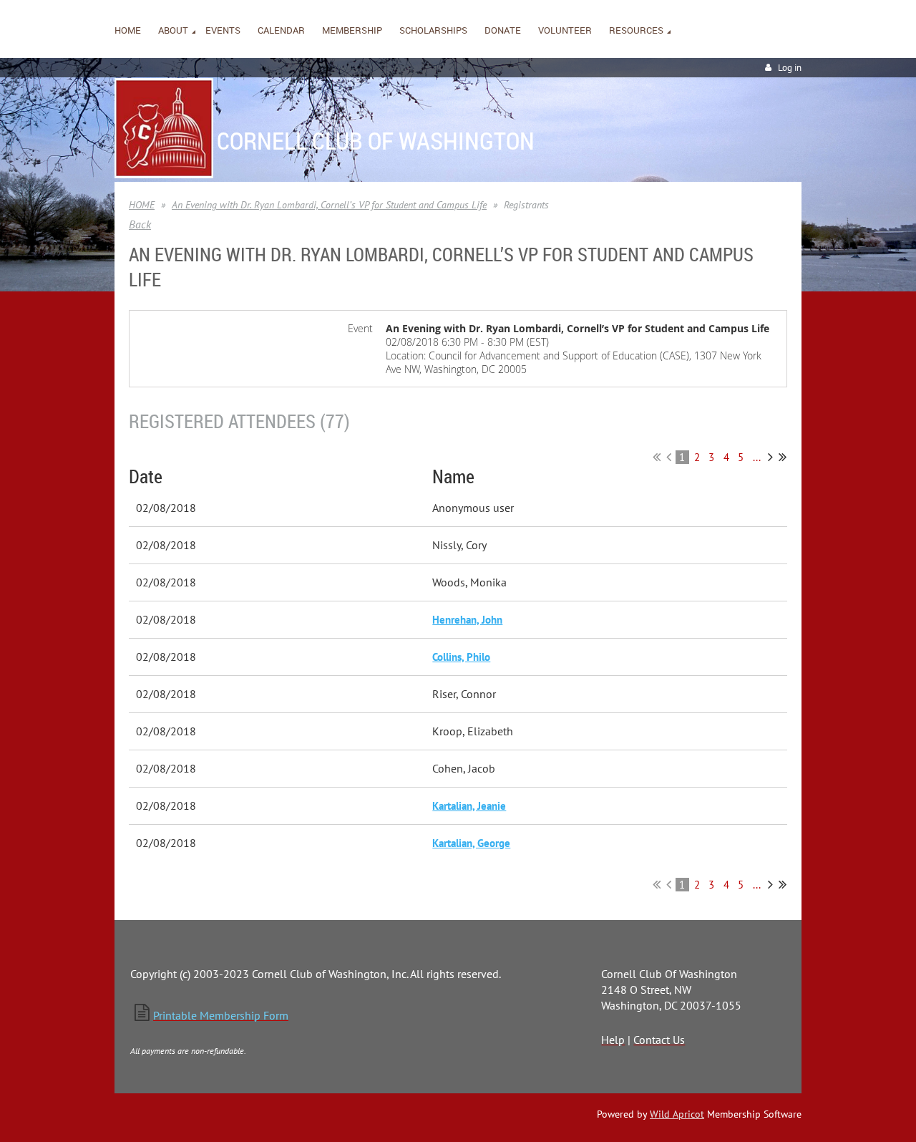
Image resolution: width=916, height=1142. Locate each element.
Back (140, 224)
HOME (142, 204)
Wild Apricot (677, 1114)
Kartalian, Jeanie (469, 806)
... (757, 457)
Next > (770, 457)
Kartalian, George (471, 843)
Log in (790, 68)
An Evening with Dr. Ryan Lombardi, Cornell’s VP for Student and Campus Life (329, 204)
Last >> (782, 457)
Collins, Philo (461, 657)
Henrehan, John (467, 619)
